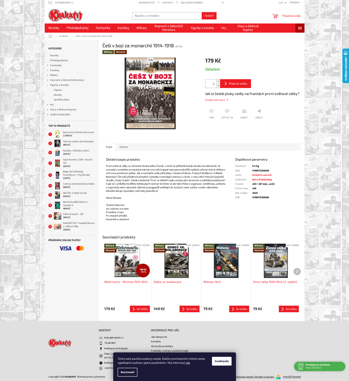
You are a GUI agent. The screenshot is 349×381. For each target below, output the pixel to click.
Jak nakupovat (146, 2)
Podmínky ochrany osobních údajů (169, 351)
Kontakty (167, 2)
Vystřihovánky (61, 100)
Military (54, 75)
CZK (281, 2)
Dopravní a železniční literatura (67, 80)
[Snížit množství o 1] (218, 86)
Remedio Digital (244, 377)
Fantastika (56, 65)
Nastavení (127, 372)
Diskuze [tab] (124, 147)
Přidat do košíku (238, 83)
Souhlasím (222, 361)
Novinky (54, 55)
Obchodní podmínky (192, 2)
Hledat (209, 15)
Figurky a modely (59, 85)
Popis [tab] (109, 147)
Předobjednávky (59, 60)
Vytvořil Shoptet (292, 377)
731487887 (110, 343)
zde (188, 363)
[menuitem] (54, 28)
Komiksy (55, 70)
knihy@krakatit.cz (114, 338)
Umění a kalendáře (60, 114)
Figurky (58, 90)
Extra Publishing (262, 180)
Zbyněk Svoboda (263, 377)
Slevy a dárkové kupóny (63, 109)
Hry (52, 105)
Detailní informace (215, 100)
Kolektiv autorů (262, 175)
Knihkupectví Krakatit (116, 348)
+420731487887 (112, 368)
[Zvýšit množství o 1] (218, 81)
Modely (58, 95)
